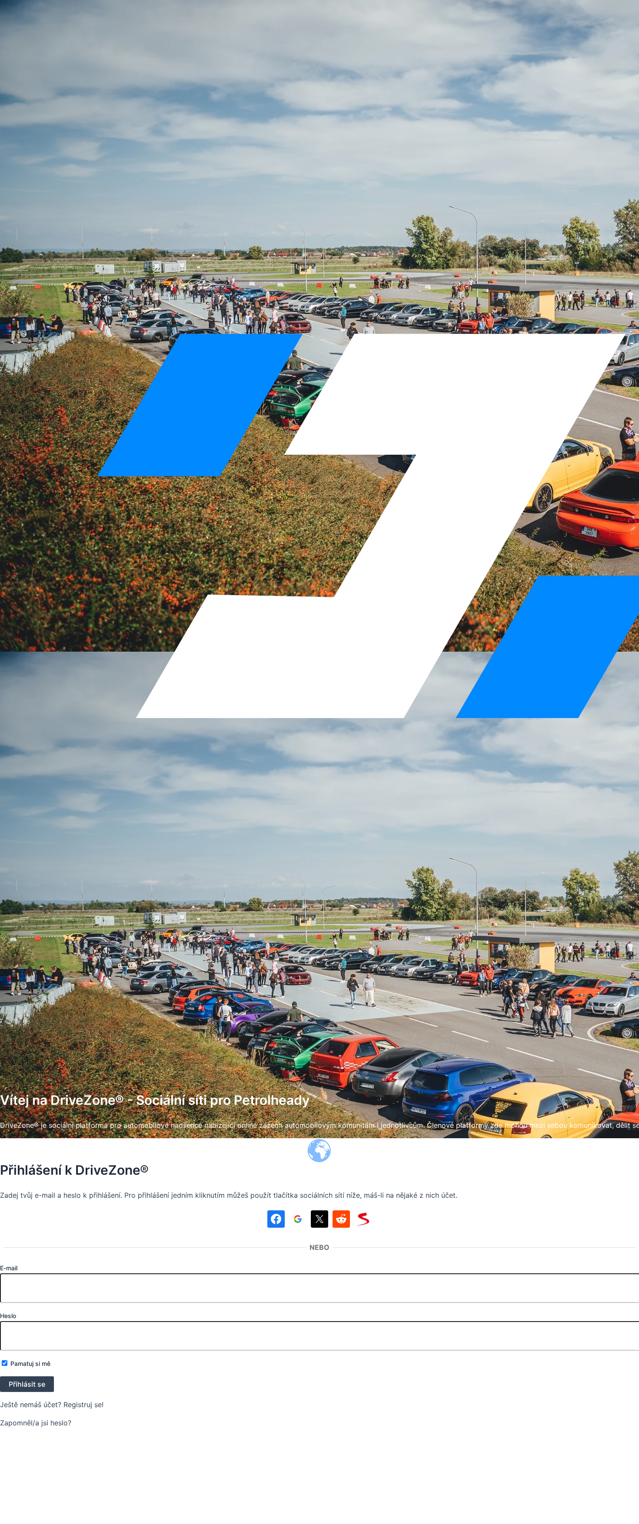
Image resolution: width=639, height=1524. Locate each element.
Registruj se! (83, 1404)
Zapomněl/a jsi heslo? (35, 1422)
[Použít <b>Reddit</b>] (341, 1220)
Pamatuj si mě (29, 1363)
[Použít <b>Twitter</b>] (319, 1220)
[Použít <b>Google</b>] (297, 1220)
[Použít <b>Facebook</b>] (276, 1220)
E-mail (8, 1268)
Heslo (8, 1315)
